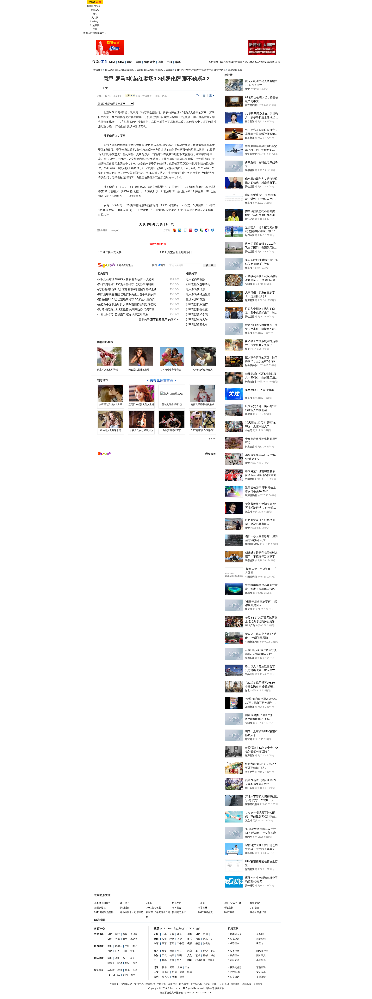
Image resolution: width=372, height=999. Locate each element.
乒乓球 (111, 970)
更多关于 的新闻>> (159, 319)
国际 (138, 61)
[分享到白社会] (185, 230)
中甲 (127, 946)
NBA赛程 (225, 62)
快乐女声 (176, 903)
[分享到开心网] (190, 230)
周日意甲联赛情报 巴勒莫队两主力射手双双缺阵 (127, 294)
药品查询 (261, 938)
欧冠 (119, 962)
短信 (174, 972)
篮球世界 (98, 934)
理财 (172, 938)
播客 (197, 943)
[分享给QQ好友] (179, 230)
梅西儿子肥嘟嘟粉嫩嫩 (202, 404)
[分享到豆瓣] (201, 230)
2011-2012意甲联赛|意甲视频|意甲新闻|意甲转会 (200, 70)
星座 (179, 950)
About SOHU (211, 984)
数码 (164, 960)
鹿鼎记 (165, 972)
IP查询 (259, 943)
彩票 (178, 61)
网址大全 (234, 960)
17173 (190, 928)
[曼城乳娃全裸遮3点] (172, 393)
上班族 (201, 903)
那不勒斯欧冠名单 (197, 324)
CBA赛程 (260, 62)
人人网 (94, 17)
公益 (172, 934)
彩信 (189, 972)
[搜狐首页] (95, 3)
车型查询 (261, 967)
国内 (130, 61)
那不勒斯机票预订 (197, 304)
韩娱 (197, 938)
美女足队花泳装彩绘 (138, 369)
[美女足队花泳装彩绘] (140, 356)
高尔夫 (116, 974)
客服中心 (172, 984)
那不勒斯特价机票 (197, 309)
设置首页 (114, 984)
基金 (179, 938)
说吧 (182, 976)
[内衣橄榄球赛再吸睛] (172, 356)
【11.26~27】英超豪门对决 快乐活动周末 (123, 314)
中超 (169, 61)
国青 (125, 950)
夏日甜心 (124, 903)
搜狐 (156, 928)
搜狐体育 (98, 70)
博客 (156, 967)
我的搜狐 (95, 25)
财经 (156, 938)
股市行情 (234, 950)
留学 (205, 950)
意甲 (117, 958)
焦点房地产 (179, 928)
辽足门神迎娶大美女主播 (141, 404)
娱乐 (189, 938)
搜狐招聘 (150, 984)
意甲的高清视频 (195, 279)
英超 (110, 958)
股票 (164, 938)
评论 (179, 934)
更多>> (212, 439)
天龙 (156, 972)
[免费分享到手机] (212, 230)
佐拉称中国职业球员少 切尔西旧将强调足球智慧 (127, 304)
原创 (205, 955)
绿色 (213, 955)
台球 (135, 970)
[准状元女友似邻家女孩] (141, 419)
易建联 (133, 938)
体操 (127, 970)
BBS (189, 960)
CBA (121, 61)
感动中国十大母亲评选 (131, 912)
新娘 (172, 950)
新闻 (156, 934)
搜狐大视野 (256, 903)
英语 (213, 950)
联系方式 (184, 984)
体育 (189, 934)
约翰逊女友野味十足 (110, 430)
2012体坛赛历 (272, 62)
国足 (110, 950)
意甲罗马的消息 (195, 289)
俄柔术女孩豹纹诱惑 (107, 369)
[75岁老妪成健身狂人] (203, 356)
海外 (132, 958)
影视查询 (234, 938)
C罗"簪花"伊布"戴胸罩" (202, 430)
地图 (174, 976)
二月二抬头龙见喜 (110, 252)
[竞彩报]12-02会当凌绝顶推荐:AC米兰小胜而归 (126, 299)
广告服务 (161, 984)
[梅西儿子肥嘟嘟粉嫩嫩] (202, 393)
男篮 (117, 938)
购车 (164, 943)
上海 (179, 967)
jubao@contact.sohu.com (198, 992)
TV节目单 (235, 972)
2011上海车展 (153, 907)
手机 (172, 960)
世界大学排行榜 (258, 912)
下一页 (169, 224)
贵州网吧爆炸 (179, 912)
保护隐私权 (196, 984)
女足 (132, 950)
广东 (187, 967)
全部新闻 (246, 984)
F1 (109, 974)
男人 (179, 960)
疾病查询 (234, 955)
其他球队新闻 (235, 70)
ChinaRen (166, 928)
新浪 (95, 13)
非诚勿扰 (228, 907)
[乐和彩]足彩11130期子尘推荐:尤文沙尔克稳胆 (126, 284)
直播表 (133, 934)
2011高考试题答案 (104, 912)
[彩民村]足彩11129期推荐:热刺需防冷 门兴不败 (126, 309)
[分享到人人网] (196, 230)
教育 (189, 950)
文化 (189, 955)
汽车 (156, 943)
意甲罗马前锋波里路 (198, 294)
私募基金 (176, 907)
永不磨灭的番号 (102, 903)
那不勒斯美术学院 (197, 314)
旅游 (156, 955)
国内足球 (98, 946)
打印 (204, 95)
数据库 (118, 946)
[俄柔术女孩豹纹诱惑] (109, 356)
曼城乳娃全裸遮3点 (172, 404)
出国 (197, 950)
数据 (135, 962)
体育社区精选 (105, 342)
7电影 (149, 903)
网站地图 (235, 984)
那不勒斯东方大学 (197, 319)
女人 (156, 950)
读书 (197, 955)
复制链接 (197, 95)
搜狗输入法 (236, 934)
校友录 (211, 960)
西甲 (125, 958)
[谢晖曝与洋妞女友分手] (110, 393)
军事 (164, 934)
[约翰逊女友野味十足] (110, 419)
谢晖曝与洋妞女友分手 (110, 404)
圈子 (164, 967)
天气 (164, 955)
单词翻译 (261, 960)
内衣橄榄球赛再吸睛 (170, 369)
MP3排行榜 (262, 950)
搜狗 (198, 928)
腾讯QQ (95, 10)
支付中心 (139, 984)
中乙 (135, 946)
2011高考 (229, 912)
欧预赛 (111, 962)
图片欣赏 (261, 955)
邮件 (95, 29)
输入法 (165, 976)
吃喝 (179, 955)
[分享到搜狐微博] (174, 230)
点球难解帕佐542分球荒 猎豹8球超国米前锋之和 (127, 289)
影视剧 (206, 943)
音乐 (205, 938)
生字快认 (234, 976)
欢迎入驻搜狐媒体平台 (95, 33)
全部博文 (258, 984)
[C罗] (202, 419)
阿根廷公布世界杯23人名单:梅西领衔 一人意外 (126, 279)
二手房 (180, 943)
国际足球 (98, 958)
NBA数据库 (236, 62)
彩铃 (182, 972)
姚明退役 (124, 907)
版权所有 (219, 988)
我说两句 (200, 960)
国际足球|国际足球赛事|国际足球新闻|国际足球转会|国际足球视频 (139, 70)
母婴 (164, 950)
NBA (112, 61)
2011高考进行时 (232, 903)
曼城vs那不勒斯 (195, 299)
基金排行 (261, 934)
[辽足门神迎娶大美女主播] (141, 393)
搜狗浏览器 (236, 967)
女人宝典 (261, 972)
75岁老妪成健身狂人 (202, 369)
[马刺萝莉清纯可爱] (172, 419)
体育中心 (99, 928)
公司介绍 (224, 984)
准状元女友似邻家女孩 (141, 430)
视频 (161, 61)
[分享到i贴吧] (206, 230)
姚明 (125, 938)
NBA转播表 (249, 62)
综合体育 (149, 61)
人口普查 (254, 907)
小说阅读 (261, 976)
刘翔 (125, 974)
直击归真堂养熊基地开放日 (175, 252)
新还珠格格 (100, 907)
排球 (119, 970)
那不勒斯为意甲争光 (198, 284)
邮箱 (172, 967)
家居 (172, 943)
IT (155, 960)
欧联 (127, 962)
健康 (172, 955)
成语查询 (234, 943)
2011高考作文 (205, 912)
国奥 (117, 950)
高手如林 (202, 907)
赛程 (117, 934)
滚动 (133, 974)
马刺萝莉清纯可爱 (172, 430)
